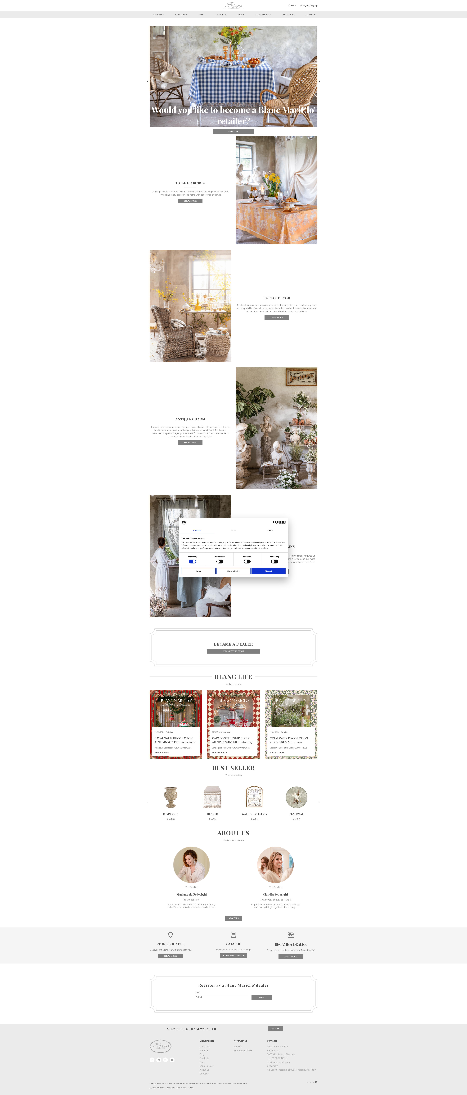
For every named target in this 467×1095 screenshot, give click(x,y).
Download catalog (233, 956)
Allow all (268, 571)
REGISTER (233, 131)
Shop (240, 14)
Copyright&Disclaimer (157, 1087)
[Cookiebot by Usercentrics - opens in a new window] (275, 522)
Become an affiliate (243, 1050)
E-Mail (197, 992)
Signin (262, 997)
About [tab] (270, 530)
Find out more (161, 752)
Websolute (310, 1082)
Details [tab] (234, 530)
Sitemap (190, 1087)
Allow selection (233, 571)
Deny (198, 571)
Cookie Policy (181, 1087)
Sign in (275, 1029)
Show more (190, 201)
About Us (288, 14)
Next (319, 80)
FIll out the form (233, 651)
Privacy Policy (170, 1087)
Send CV (238, 1046)
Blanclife (180, 14)
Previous (148, 80)
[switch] (219, 561)
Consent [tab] (197, 530)
